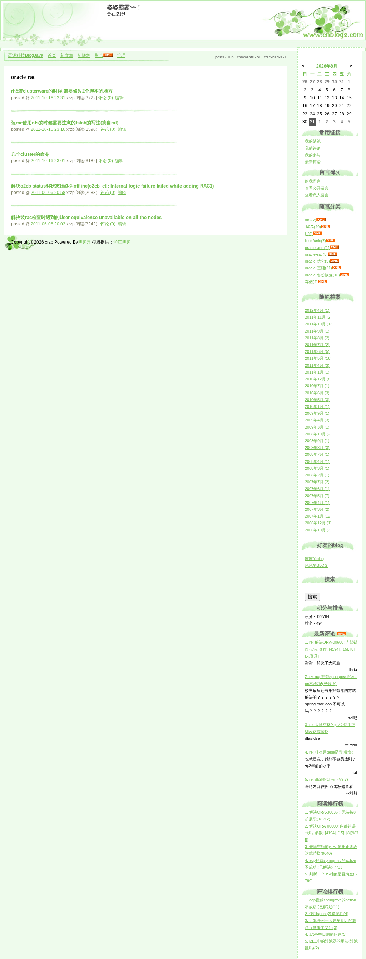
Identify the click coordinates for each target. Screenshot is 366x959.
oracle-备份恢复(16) (322, 275)
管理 (121, 55)
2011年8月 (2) (317, 338)
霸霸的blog (314, 558)
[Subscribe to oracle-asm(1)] (334, 247)
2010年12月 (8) (318, 379)
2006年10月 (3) (318, 530)
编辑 (119, 97)
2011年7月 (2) (317, 345)
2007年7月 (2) (317, 482)
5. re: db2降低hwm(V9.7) (326, 779)
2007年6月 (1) (317, 488)
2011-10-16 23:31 (48, 97)
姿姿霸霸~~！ (124, 7)
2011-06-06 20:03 (48, 223)
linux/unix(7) (315, 241)
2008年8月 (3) (317, 447)
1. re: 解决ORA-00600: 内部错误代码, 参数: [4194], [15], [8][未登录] (331, 649)
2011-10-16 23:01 (48, 160)
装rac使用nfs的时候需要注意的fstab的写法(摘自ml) (64, 122)
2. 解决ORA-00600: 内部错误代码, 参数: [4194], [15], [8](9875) (331, 833)
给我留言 (313, 181)
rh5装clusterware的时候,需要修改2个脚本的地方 (62, 91)
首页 (52, 55)
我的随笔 (313, 141)
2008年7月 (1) (317, 454)
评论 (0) (105, 97)
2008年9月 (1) (317, 441)
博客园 (84, 242)
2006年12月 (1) (318, 523)
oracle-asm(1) (317, 247)
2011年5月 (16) (318, 358)
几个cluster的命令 (30, 154)
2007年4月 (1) (317, 502)
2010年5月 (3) (317, 400)
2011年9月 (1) (317, 331)
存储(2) (311, 282)
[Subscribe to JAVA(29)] (325, 227)
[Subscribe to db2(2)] (321, 220)
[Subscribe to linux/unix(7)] (330, 241)
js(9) (309, 233)
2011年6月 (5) (317, 351)
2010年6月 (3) (317, 393)
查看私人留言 (316, 195)
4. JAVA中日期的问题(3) (326, 934)
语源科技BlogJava (25, 55)
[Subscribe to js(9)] (317, 233)
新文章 (66, 55)
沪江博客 (121, 242)
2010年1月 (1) (317, 406)
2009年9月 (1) (317, 413)
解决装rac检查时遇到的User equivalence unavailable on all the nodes (86, 217)
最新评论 (313, 162)
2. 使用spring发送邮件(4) (326, 913)
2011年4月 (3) (317, 365)
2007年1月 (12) (318, 516)
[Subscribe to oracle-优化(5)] (334, 261)
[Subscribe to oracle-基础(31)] (336, 268)
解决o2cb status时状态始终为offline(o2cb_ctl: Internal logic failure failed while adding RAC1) (112, 186)
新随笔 (84, 55)
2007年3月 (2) (317, 509)
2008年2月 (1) (317, 475)
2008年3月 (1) (317, 468)
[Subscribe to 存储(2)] (322, 282)
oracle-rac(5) (316, 254)
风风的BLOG (316, 565)
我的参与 (313, 155)
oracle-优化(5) (317, 261)
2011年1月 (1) (317, 372)
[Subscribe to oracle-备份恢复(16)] (344, 275)
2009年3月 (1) (317, 427)
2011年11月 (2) (318, 317)
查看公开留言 (316, 188)
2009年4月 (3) (317, 420)
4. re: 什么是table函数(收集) (329, 752)
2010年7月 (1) (317, 386)
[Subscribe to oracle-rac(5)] (332, 254)
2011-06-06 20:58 (48, 192)
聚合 (99, 55)
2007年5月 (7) (317, 496)
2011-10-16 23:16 (48, 129)
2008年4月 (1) (317, 461)
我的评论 (313, 148)
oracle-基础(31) (318, 268)
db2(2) (310, 220)
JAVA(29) (313, 227)
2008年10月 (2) (318, 434)
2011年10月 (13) (319, 324)
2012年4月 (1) (317, 310)
